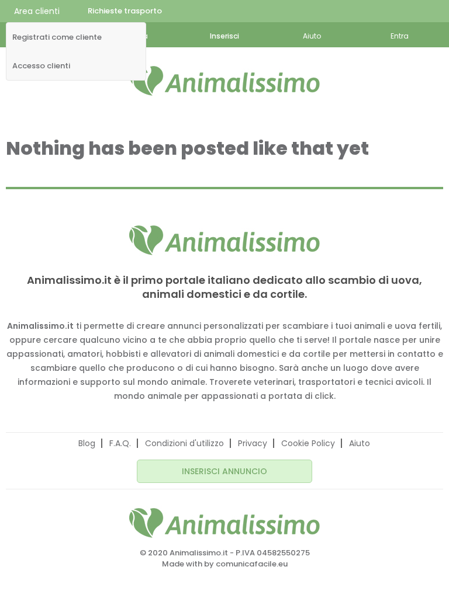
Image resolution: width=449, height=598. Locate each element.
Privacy (252, 443)
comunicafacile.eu (252, 563)
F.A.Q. (120, 443)
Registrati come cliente (57, 37)
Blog (86, 443)
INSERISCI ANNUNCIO (224, 471)
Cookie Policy (308, 443)
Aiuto (359, 443)
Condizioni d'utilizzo (184, 443)
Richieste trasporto (125, 10)
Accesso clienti (41, 66)
